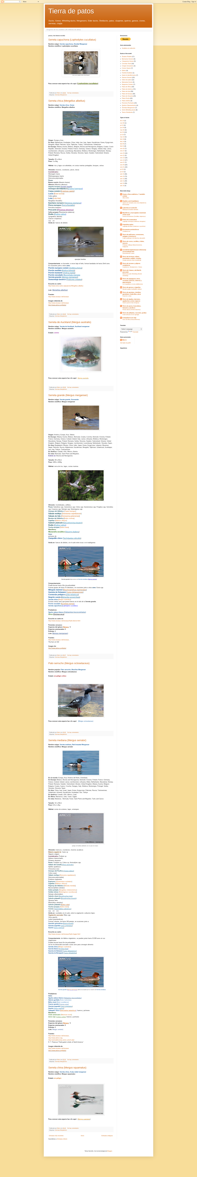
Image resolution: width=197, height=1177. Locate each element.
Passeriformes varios (128, 253)
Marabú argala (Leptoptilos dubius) (132, 289)
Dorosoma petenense (70, 516)
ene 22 (122, 155)
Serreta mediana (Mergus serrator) (67, 740)
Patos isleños (126, 101)
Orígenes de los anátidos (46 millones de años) (64, 30)
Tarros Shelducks (127, 112)
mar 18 (122, 137)
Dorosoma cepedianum (71, 514)
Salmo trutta (64, 907)
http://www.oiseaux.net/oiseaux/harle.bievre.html (64, 621)
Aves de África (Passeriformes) (131, 319)
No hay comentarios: (73, 93)
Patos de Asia (126, 91)
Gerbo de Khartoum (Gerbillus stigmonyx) (134, 216)
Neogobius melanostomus (67, 890)
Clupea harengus (70, 511)
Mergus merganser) (72, 989)
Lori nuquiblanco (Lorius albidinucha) (133, 284)
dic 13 (122, 120)
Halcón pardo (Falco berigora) (131, 302)
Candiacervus (126, 231)
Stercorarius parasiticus (68, 1010)
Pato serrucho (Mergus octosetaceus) (68, 663)
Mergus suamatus (64, 947)
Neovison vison (66, 1015)
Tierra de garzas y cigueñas (132, 287)
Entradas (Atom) (62, 1139)
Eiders (124, 70)
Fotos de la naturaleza (130, 219)
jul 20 (122, 169)
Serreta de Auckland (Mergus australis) (69, 322)
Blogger (109, 1151)
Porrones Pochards (128, 103)
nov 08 (122, 123)
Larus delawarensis (75, 592)
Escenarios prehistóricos (131, 229)
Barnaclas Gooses (127, 59)
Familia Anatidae (127, 73)
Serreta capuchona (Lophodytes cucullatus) (72, 39)
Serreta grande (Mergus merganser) (68, 395)
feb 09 (122, 144)
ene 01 (122, 167)
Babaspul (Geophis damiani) (130, 209)
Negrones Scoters (127, 84)
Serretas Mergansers (61, 94)
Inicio (82, 1135)
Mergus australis (83, 378)
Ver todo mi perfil (125, 343)
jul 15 (122, 125)
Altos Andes (126, 197)
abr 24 (122, 174)
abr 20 (122, 183)
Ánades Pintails (127, 56)
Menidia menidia (69, 886)
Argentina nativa (128, 224)
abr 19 (122, 185)
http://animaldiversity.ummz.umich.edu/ (61, 1040)
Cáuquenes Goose (128, 61)
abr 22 (122, 178)
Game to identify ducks (129, 75)
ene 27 (122, 151)
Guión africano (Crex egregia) (131, 314)
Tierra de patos (71, 11)
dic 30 (122, 132)
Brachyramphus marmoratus (74, 590)
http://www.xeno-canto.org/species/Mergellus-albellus (65, 286)
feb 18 (122, 139)
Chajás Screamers (127, 66)
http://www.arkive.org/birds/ (57, 648)
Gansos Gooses (127, 77)
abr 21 (122, 181)
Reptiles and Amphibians (131, 201)
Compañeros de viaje (129, 318)
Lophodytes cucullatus (88, 83)
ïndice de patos (126, 80)
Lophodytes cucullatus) (70, 606)
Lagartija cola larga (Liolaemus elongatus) (134, 221)
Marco (124, 340)
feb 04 (122, 146)
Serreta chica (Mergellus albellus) (66, 100)
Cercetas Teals (126, 63)
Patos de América (127, 89)
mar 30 (122, 130)
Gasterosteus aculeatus (64, 881)
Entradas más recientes (56, 1135)
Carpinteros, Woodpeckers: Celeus (132, 267)
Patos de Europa (127, 94)
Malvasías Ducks (127, 82)
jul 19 (122, 134)
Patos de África (126, 87)
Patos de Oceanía (127, 96)
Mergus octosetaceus (86, 721)
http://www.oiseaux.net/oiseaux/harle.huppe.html (64, 934)
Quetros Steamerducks (129, 105)
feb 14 (122, 141)
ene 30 (122, 148)
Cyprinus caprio (67, 191)
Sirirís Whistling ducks (128, 110)
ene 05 (122, 165)
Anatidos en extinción (128, 48)
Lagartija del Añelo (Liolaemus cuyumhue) (134, 226)
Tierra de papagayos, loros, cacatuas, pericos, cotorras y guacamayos (132, 280)
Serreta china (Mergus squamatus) (67, 1067)
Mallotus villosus (60, 520)
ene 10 (122, 160)
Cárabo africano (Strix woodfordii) (132, 260)
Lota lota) (57, 198)
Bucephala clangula (67, 604)
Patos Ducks (126, 98)
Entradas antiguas (107, 1135)
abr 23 (122, 176)
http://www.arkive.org (55, 1038)
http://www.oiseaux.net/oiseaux (58, 640)
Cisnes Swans (126, 68)
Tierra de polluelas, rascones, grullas (134, 313)
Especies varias (127, 296)
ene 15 (122, 158)
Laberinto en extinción (130, 208)
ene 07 (122, 162)
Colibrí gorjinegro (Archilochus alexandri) (134, 238)
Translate (135, 332)
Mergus (65, 627)
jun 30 (122, 127)
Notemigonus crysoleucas (67, 892)
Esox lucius (59, 194)
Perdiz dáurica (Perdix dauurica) (131, 309)
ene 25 (122, 153)
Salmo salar (65, 904)
